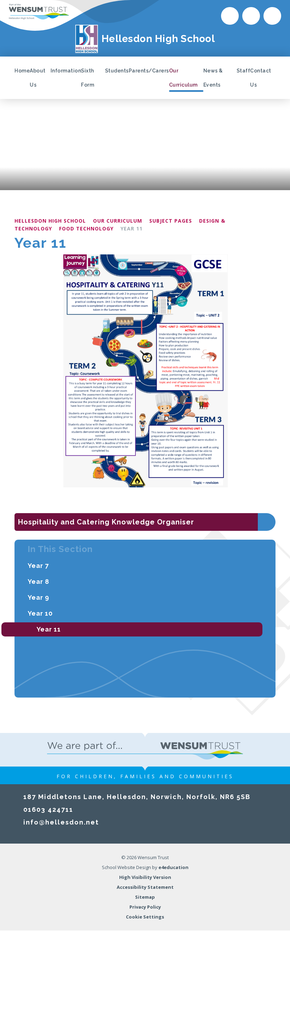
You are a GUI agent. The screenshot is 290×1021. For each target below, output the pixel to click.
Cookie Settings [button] (145, 917)
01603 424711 (48, 809)
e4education (173, 867)
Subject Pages (170, 220)
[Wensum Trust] (39, 11)
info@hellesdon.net (61, 822)
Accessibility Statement (145, 887)
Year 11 (132, 228)
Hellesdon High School (50, 220)
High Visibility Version (145, 877)
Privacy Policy (145, 907)
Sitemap (145, 897)
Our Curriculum (117, 220)
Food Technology (86, 228)
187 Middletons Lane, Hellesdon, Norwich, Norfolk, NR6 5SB (136, 796)
